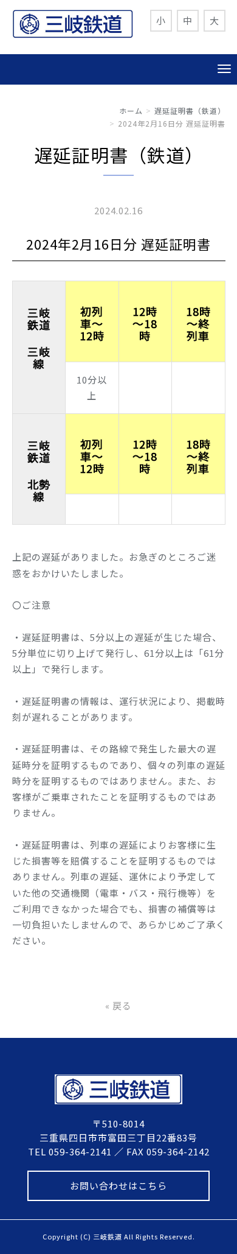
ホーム (131, 110)
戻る (118, 1005)
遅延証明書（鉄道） (189, 110)
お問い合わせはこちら (118, 1185)
